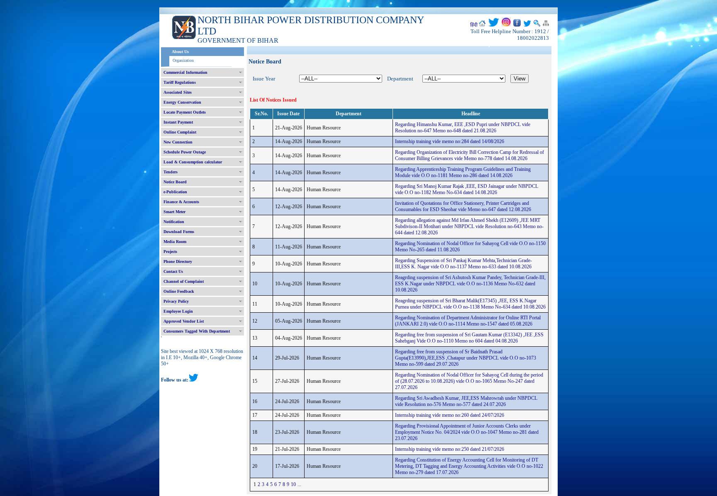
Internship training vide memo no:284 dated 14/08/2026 (449, 141)
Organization (183, 60)
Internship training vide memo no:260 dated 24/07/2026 (449, 415)
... (299, 484)
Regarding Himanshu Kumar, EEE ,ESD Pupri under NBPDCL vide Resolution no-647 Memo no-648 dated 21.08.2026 (462, 128)
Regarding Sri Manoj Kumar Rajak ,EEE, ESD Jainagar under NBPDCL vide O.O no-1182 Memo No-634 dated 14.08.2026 (466, 189)
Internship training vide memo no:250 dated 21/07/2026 (449, 449)
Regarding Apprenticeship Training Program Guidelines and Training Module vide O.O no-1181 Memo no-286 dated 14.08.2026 (463, 172)
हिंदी (474, 25)
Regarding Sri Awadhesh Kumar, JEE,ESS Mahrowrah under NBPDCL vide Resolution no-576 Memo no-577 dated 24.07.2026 (466, 401)
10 (293, 484)
